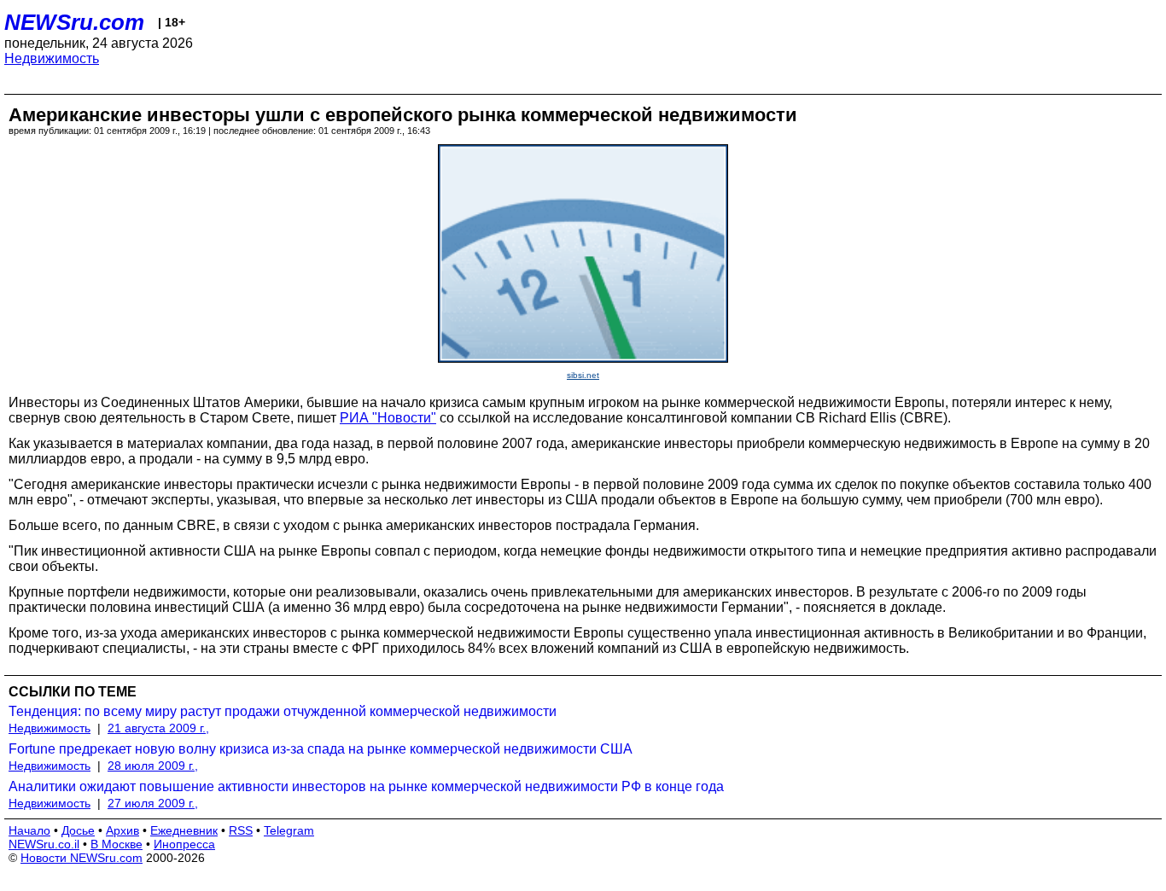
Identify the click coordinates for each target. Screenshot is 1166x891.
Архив (122, 830)
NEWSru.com (74, 22)
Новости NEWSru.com (81, 858)
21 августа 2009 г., (158, 728)
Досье (78, 830)
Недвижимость (51, 58)
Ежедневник (184, 830)
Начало (29, 830)
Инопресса (184, 844)
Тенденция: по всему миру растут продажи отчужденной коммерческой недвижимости (283, 711)
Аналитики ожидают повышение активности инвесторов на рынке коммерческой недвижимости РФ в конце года (366, 786)
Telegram (289, 830)
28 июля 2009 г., (153, 765)
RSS (241, 830)
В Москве (116, 844)
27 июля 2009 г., (153, 803)
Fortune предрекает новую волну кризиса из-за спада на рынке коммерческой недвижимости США (321, 749)
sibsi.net (583, 375)
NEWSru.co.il (44, 844)
